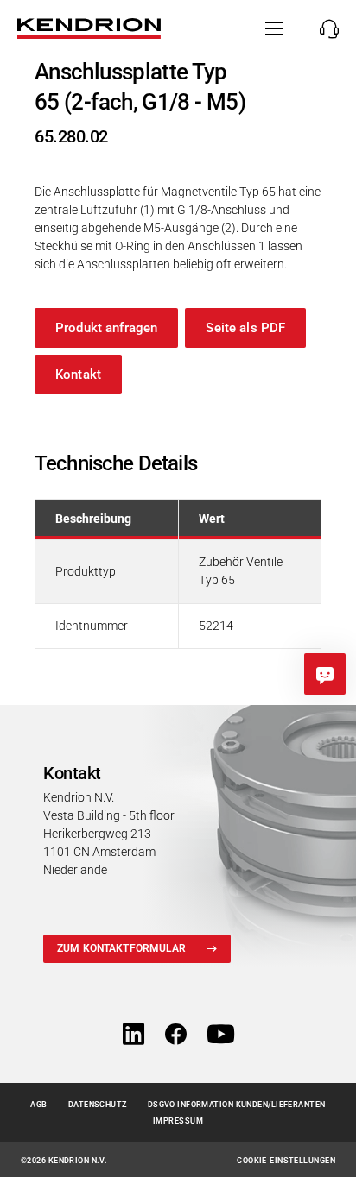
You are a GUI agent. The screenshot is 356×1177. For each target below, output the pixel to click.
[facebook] (176, 1035)
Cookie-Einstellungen (286, 1160)
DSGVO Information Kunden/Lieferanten (237, 1104)
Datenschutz (97, 1104)
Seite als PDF (245, 328)
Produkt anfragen (106, 328)
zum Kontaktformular (121, 948)
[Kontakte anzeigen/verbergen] (324, 28)
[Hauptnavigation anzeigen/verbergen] (274, 28)
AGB (38, 1104)
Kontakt (78, 374)
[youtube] (220, 1035)
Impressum (178, 1121)
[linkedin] (133, 1035)
